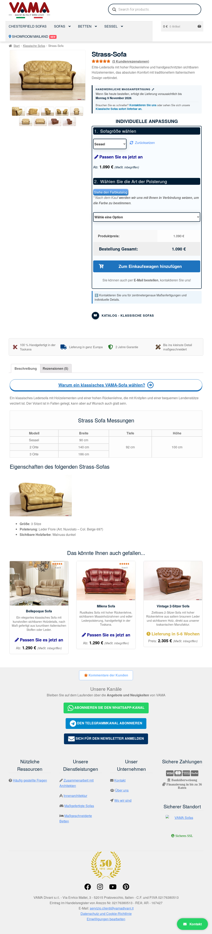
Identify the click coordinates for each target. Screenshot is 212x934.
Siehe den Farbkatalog (110, 192)
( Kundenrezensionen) (130, 61)
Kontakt (195, 924)
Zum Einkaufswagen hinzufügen (150, 266)
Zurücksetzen (145, 142)
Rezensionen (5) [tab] (55, 368)
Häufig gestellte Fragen (30, 780)
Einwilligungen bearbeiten (106, 919)
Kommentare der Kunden (108, 675)
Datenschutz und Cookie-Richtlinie (106, 913)
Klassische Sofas (34, 46)
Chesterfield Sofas (28, 26)
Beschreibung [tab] (25, 368)
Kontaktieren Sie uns (142, 105)
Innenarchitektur (75, 795)
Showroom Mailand (33, 36)
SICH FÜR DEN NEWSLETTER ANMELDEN (109, 738)
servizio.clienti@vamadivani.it (112, 908)
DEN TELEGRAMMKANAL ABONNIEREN (109, 723)
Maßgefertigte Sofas (79, 805)
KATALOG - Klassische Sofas (128, 315)
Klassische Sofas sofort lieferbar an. (119, 109)
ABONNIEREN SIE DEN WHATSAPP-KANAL (109, 707)
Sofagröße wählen (118, 131)
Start (16, 46)
